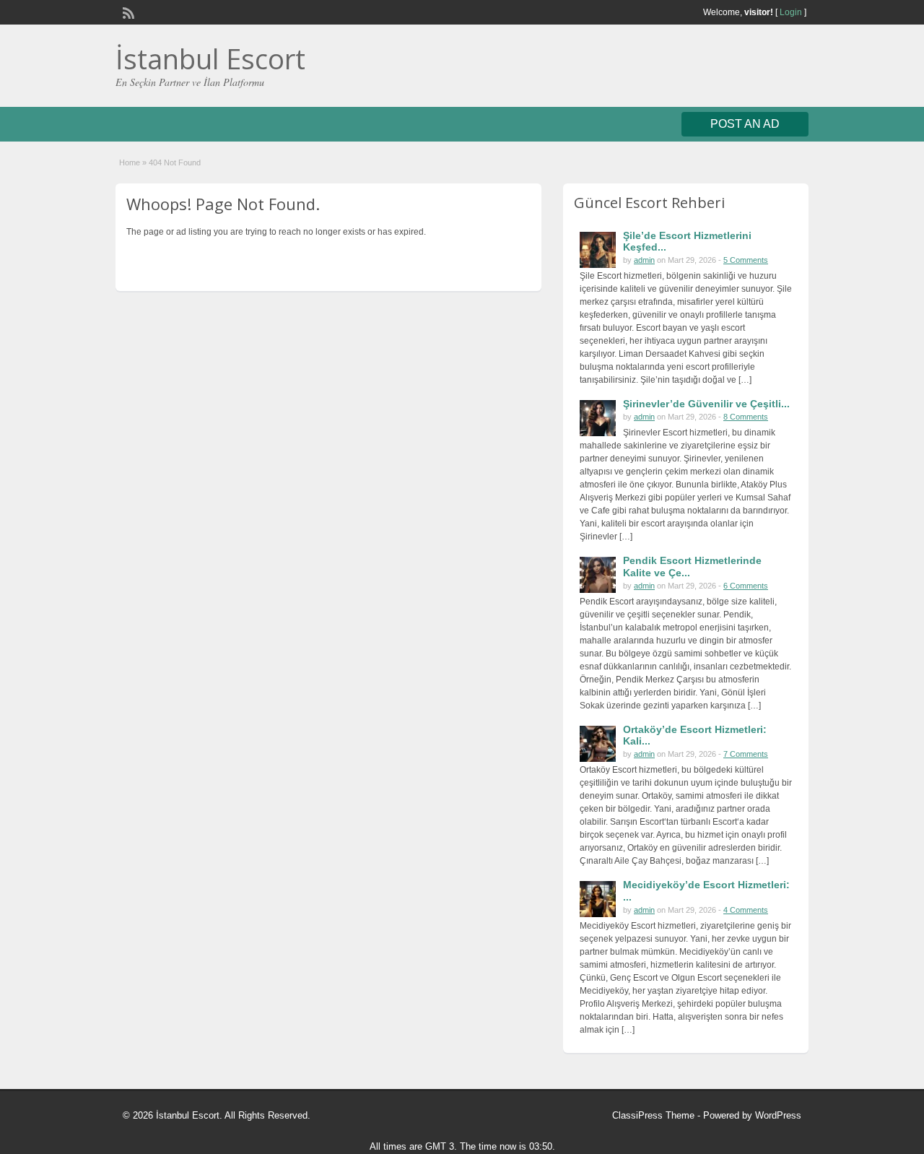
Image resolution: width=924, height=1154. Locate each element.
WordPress (778, 1115)
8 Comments (745, 416)
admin (644, 260)
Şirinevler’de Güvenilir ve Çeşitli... (706, 403)
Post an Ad (745, 124)
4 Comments (745, 910)
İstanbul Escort (210, 58)
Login (791, 12)
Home (129, 162)
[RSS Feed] (127, 11)
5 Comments (745, 260)
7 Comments (745, 754)
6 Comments (745, 585)
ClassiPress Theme (653, 1115)
